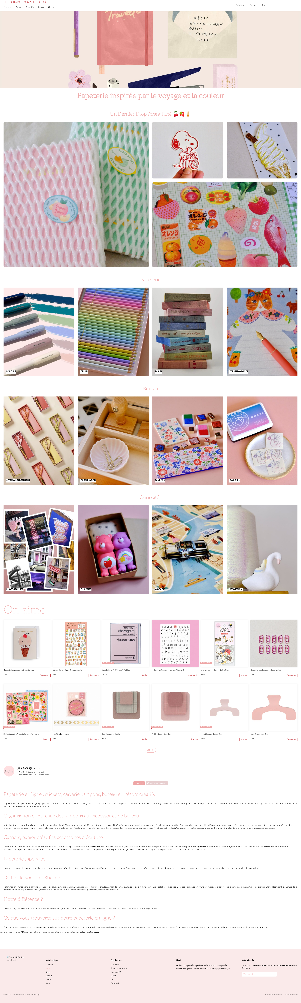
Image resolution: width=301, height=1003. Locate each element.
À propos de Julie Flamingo (119, 968)
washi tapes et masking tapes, (95, 868)
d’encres (76, 927)
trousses (184, 828)
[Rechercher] (272, 5)
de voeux (271, 847)
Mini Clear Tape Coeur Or (61, 734)
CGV (112, 980)
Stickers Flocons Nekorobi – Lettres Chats (215, 670)
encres (140, 847)
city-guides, (143, 887)
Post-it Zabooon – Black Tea (161, 734)
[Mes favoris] (284, 5)
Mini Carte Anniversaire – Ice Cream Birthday (19, 670)
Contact (113, 976)
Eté (5, 2)
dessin (82, 847)
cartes (115, 927)
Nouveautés (29, 2)
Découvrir (150, 750)
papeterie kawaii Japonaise (124, 868)
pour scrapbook (209, 847)
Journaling (15, 2)
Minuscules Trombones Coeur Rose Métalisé (265, 670)
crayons (125, 847)
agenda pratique (250, 825)
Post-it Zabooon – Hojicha (111, 734)
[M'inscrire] (274, 975)
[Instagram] (8, 965)
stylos (176, 828)
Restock (42, 2)
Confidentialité (115, 983)
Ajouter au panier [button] (45, 675)
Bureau (18, 7)
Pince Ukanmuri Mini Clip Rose (211, 734)
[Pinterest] (19, 965)
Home (48, 968)
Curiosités (30, 7)
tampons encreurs (235, 847)
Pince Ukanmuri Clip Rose (259, 734)
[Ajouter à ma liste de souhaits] (49, 670)
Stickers (51, 7)
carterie (34, 887)
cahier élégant (209, 825)
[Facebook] (14, 965)
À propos (93, 932)
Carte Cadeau (115, 965)
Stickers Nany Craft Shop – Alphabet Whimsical (168, 670)
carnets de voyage (41, 927)
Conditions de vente (291, 995)
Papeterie (7, 7)
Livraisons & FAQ (116, 972)
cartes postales (124, 887)
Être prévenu (145, 675)
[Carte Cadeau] (278, 5)
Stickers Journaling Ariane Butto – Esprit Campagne (21, 734)
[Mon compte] (290, 5)
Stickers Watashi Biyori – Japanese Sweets (67, 670)
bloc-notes (253, 847)
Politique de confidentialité (273, 995)
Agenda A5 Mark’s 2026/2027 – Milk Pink (116, 670)
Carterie (41, 7)
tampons (65, 927)
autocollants (108, 887)
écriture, (96, 847)
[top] (294, 985)
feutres (133, 847)
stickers (76, 868)
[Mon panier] (296, 5)
